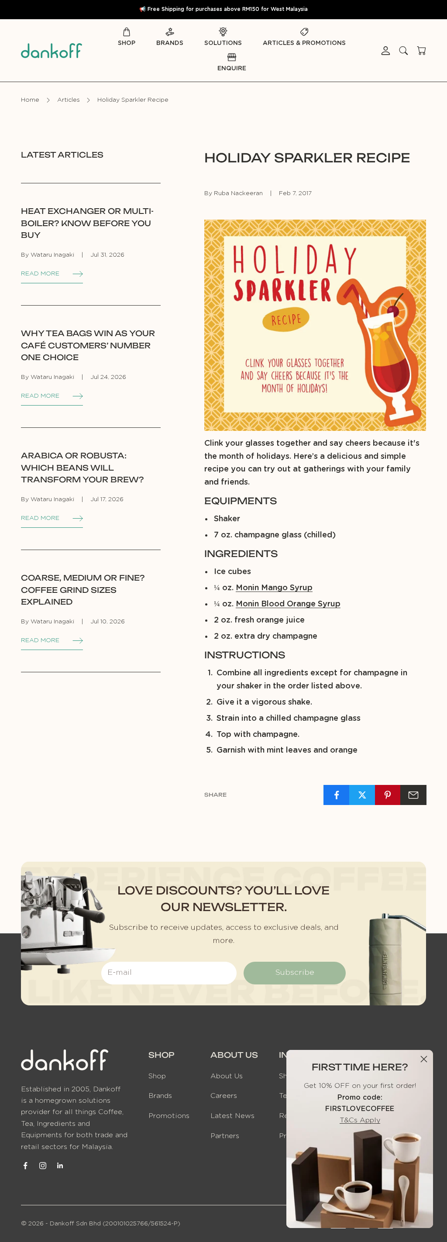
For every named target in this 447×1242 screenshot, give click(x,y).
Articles (68, 100)
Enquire (231, 68)
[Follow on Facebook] (25, 1165)
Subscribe (294, 973)
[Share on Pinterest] (388, 795)
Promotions (168, 1115)
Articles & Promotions (304, 43)
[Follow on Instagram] (42, 1165)
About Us (226, 1076)
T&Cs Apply (360, 1120)
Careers (223, 1095)
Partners (224, 1135)
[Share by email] (413, 795)
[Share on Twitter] (362, 795)
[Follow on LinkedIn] (60, 1165)
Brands (169, 43)
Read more (40, 274)
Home (30, 100)
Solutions (223, 43)
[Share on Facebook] (336, 795)
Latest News (232, 1115)
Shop (126, 43)
